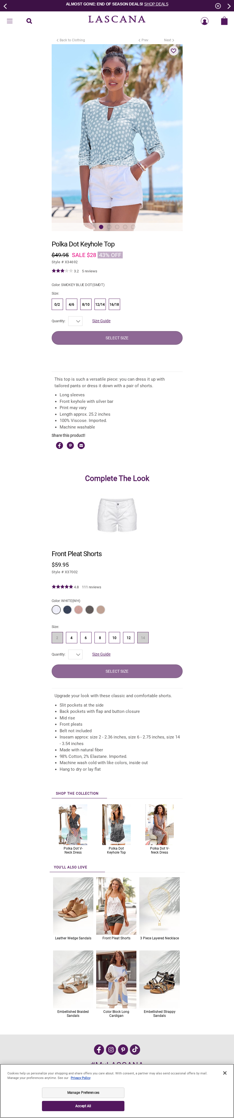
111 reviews (91, 587)
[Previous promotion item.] (5, 6)
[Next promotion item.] (228, 6)
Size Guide (101, 321)
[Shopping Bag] (224, 21)
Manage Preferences (83, 1093)
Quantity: (58, 321)
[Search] (29, 21)
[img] (62, 271)
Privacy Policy (80, 1078)
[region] (117, 1091)
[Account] (204, 21)
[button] (174, 51)
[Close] (225, 1073)
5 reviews (89, 271)
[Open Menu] (10, 21)
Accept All (83, 1106)
